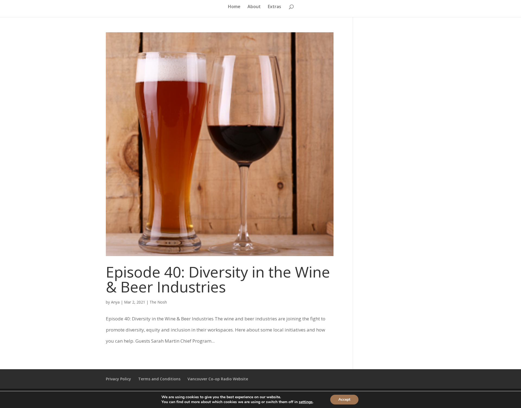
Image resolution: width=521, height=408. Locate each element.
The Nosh (158, 302)
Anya (115, 302)
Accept (344, 399)
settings (306, 402)
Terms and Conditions (159, 378)
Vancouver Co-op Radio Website (218, 378)
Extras (274, 7)
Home (234, 7)
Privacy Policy (118, 378)
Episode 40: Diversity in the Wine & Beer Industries (218, 279)
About (254, 7)
